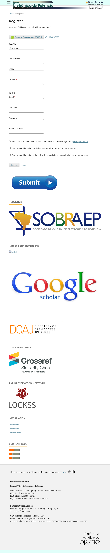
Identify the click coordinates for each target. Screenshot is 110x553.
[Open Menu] (9, 2)
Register (14, 165)
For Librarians (15, 432)
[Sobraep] (55, 235)
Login (24, 165)
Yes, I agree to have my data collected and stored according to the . (50, 141)
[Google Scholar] (55, 317)
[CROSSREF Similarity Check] (30, 372)
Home (12, 14)
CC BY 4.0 (64, 472)
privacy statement (80, 141)
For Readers (14, 424)
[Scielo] (13, 252)
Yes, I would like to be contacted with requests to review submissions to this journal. (49, 155)
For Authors (14, 428)
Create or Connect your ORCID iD (28, 37)
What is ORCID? (52, 37)
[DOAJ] (36, 336)
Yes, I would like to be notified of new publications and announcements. (44, 148)
